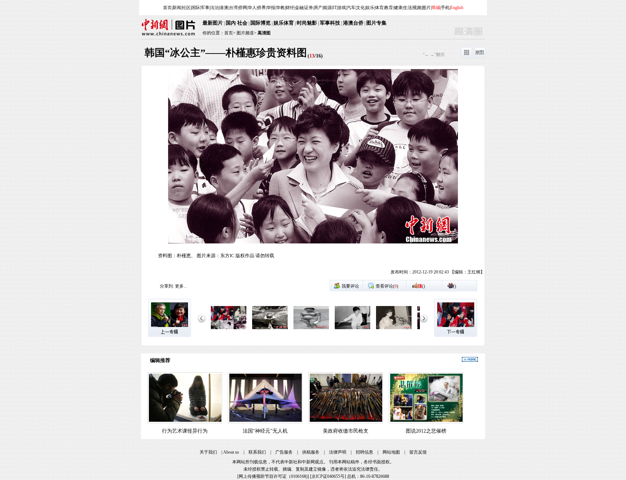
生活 (407, 7)
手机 (445, 7)
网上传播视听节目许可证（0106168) (273, 476)
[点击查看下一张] (399, 174)
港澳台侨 (353, 23)
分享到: (167, 286)
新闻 (176, 7)
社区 (186, 7)
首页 (167, 7)
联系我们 (257, 452)
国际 (195, 7)
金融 (299, 7)
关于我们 (208, 452)
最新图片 (213, 23)
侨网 (242, 7)
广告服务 (284, 452)
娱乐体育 (284, 23)
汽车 (351, 7)
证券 (308, 7)
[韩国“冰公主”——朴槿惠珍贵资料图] (228, 329)
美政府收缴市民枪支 (345, 431)
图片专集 (376, 23)
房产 (318, 7)
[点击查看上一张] (227, 174)
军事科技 (330, 23)
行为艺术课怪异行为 (185, 431)
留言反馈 (418, 452)
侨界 (261, 7)
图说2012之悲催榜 (426, 431)
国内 (231, 23)
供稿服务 (311, 452)
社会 (242, 23)
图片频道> (246, 32)
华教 (280, 7)
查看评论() (387, 286)
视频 (417, 7)
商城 (435, 7)
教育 (388, 7)
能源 (327, 7)
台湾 (233, 7)
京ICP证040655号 (328, 476)
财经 (289, 7)
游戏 (341, 7)
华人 (252, 7)
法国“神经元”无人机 (265, 431)
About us (231, 452)
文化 (360, 7)
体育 (379, 7)
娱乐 (370, 7)
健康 (398, 7)
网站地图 (391, 452)
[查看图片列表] (466, 56)
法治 (214, 7)
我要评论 (350, 286)
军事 (205, 7)
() (421, 286)
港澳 (224, 7)
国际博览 (260, 23)
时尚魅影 (307, 23)
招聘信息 (364, 452)
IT (335, 7)
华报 (271, 7)
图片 (426, 7)
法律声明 (337, 452)
